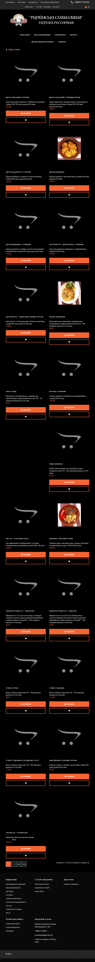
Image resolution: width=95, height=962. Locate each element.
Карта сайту (39, 891)
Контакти (55, 7)
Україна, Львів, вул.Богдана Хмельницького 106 (45, 925)
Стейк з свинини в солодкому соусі (22, 760)
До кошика (26, 113)
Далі (18, 864)
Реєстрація (22, 2)
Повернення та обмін (14, 909)
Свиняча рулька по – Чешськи (62, 611)
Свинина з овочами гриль (61, 539)
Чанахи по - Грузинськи (17, 833)
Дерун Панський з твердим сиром (64, 97)
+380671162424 (81, 2)
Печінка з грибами (57, 391)
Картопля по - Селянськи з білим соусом (24, 317)
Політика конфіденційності (16, 902)
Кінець (24, 864)
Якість (8, 913)
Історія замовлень (13, 927)
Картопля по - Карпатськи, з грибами (66, 244)
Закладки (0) (33, 2)
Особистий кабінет (13, 924)
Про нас (39, 7)
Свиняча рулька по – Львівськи (20, 611)
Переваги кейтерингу (14, 898)
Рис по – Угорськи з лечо (17, 539)
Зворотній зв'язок (42, 884)
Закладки (9, 931)
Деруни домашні (57, 172)
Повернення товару (42, 888)
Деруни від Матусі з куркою (18, 172)
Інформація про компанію (15, 884)
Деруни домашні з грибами (18, 244)
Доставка (47, 7)
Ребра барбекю (56, 464)
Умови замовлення (13, 888)
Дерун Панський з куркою (17, 97)
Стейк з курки (12, 688)
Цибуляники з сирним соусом (63, 760)
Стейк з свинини (56, 688)
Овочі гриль (11, 391)
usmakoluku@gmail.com (44, 935)
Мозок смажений (57, 317)
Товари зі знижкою (71, 884)
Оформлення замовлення (50, 2)
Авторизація (10, 2)
